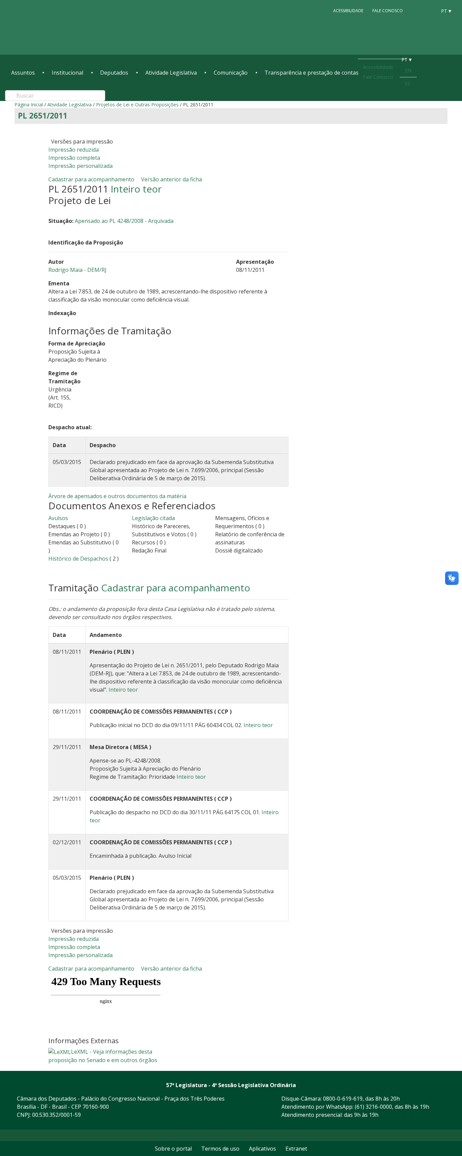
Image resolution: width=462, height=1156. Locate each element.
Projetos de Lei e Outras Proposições (137, 104)
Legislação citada (153, 518)
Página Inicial (29, 104)
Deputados (114, 72)
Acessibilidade (348, 11)
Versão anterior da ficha (171, 179)
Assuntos (23, 72)
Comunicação (231, 72)
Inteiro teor (136, 188)
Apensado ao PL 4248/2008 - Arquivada (124, 221)
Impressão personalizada (80, 166)
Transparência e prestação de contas (311, 72)
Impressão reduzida (73, 149)
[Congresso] (416, 10)
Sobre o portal (173, 1148)
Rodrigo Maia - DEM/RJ (77, 270)
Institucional (67, 72)
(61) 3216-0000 (373, 1106)
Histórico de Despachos (78, 558)
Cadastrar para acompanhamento (92, 179)
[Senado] (429, 10)
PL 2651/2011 (42, 115)
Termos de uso (220, 1148)
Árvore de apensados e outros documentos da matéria (117, 496)
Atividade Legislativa (171, 72)
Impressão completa (74, 157)
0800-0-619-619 (343, 1098)
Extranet (296, 1148)
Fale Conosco (387, 11)
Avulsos (58, 518)
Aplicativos (262, 1148)
